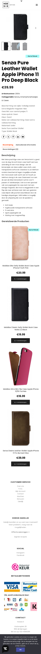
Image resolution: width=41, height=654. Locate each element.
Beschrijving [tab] (8, 145)
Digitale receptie (20, 537)
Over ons (20, 486)
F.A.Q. (20, 489)
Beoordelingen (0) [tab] (10, 149)
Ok (20, 649)
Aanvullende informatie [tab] (26, 145)
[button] (20, 340)
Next (36, 28)
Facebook (20, 555)
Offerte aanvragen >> (20, 532)
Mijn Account (20, 491)
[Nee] (38, 644)
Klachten (20, 496)
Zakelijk (20, 501)
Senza (16, 97)
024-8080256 (25, 632)
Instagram (20, 553)
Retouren (20, 499)
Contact (20, 494)
